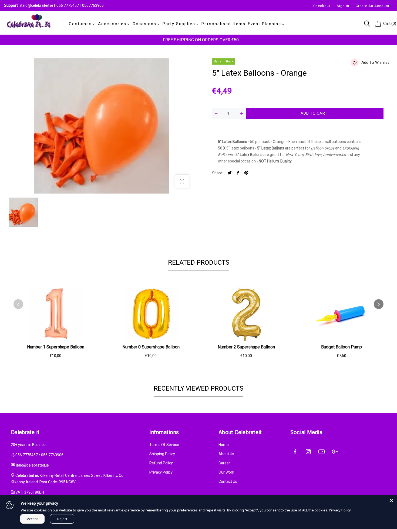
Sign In (343, 6)
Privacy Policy (161, 472)
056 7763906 (52, 455)
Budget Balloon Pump (341, 347)
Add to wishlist (375, 62)
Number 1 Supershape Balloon (55, 347)
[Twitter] (229, 173)
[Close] (391, 500)
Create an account (372, 6)
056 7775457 (68, 5)
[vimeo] (246, 173)
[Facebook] (238, 173)
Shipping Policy (162, 454)
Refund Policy (161, 463)
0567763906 (93, 5)
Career (224, 463)
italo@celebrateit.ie (36, 5)
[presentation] (18, 304)
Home (223, 445)
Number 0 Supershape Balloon (151, 347)
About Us (226, 454)
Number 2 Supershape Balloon (246, 347)
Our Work (226, 472)
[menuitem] (81, 24)
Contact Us (227, 481)
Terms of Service (164, 445)
